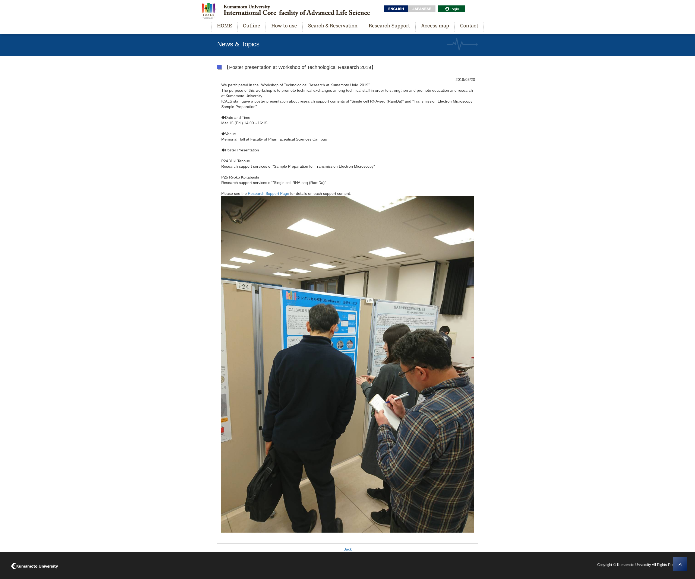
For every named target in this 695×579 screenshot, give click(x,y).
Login (454, 9)
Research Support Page (268, 193)
